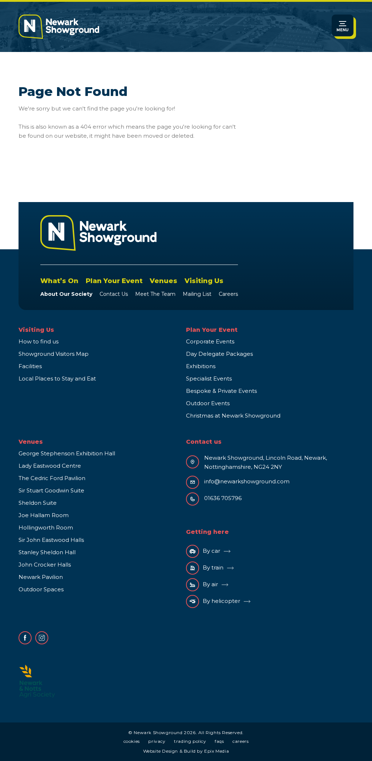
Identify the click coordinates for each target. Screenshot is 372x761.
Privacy (156, 741)
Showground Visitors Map (54, 353)
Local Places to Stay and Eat (57, 378)
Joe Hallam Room (44, 515)
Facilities (30, 366)
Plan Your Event (114, 281)
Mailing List (197, 294)
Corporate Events (210, 341)
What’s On (59, 281)
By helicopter (221, 600)
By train (213, 567)
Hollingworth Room (46, 527)
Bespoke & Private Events (221, 390)
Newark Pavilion (41, 576)
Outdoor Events (208, 403)
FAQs (219, 741)
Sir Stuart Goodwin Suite (51, 490)
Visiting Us (204, 281)
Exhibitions (200, 366)
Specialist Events (209, 378)
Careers (228, 294)
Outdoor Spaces (41, 589)
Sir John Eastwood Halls (51, 539)
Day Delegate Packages (219, 353)
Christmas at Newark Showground (233, 415)
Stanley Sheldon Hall (47, 552)
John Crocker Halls (45, 564)
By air (210, 584)
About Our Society (66, 294)
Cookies (132, 741)
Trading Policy (190, 741)
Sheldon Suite (38, 502)
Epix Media (216, 751)
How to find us (38, 341)
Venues (163, 281)
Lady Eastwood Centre (50, 465)
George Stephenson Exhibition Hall (67, 453)
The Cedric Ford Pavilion (52, 478)
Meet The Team (155, 294)
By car (211, 550)
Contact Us (114, 294)
